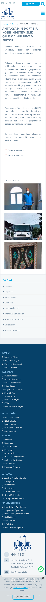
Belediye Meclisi (11, 376)
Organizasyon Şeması (13, 389)
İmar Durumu (10, 520)
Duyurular (9, 292)
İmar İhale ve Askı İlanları (15, 507)
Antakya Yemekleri (12, 491)
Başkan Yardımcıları (12, 382)
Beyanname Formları (13, 427)
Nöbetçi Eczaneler (11, 417)
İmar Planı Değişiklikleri (14, 314)
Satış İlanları (10, 325)
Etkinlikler (9, 303)
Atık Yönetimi (10, 431)
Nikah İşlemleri (10, 421)
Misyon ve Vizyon (11, 360)
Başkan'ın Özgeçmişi (13, 364)
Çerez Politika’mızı (20, 587)
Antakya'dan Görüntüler (14, 498)
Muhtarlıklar (9, 484)
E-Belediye (8, 524)
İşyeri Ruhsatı (10, 424)
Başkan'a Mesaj (10, 367)
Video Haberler (11, 297)
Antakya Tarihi (10, 481)
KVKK (6, 403)
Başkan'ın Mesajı (11, 357)
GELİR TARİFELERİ (12, 308)
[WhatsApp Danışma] (41, 569)
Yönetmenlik (9, 396)
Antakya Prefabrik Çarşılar (15, 478)
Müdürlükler (9, 386)
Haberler (15, 24)
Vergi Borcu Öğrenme (13, 510)
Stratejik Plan (9, 393)
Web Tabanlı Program (13, 527)
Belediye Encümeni (12, 379)
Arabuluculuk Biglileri (14, 319)
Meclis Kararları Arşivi (13, 406)
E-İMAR (31, 4)
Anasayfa (6, 24)
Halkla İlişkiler (10, 517)
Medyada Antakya (12, 330)
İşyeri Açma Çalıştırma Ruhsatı (17, 513)
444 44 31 (18, 554)
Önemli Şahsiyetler (12, 495)
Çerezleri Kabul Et (23, 597)
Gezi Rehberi (9, 488)
